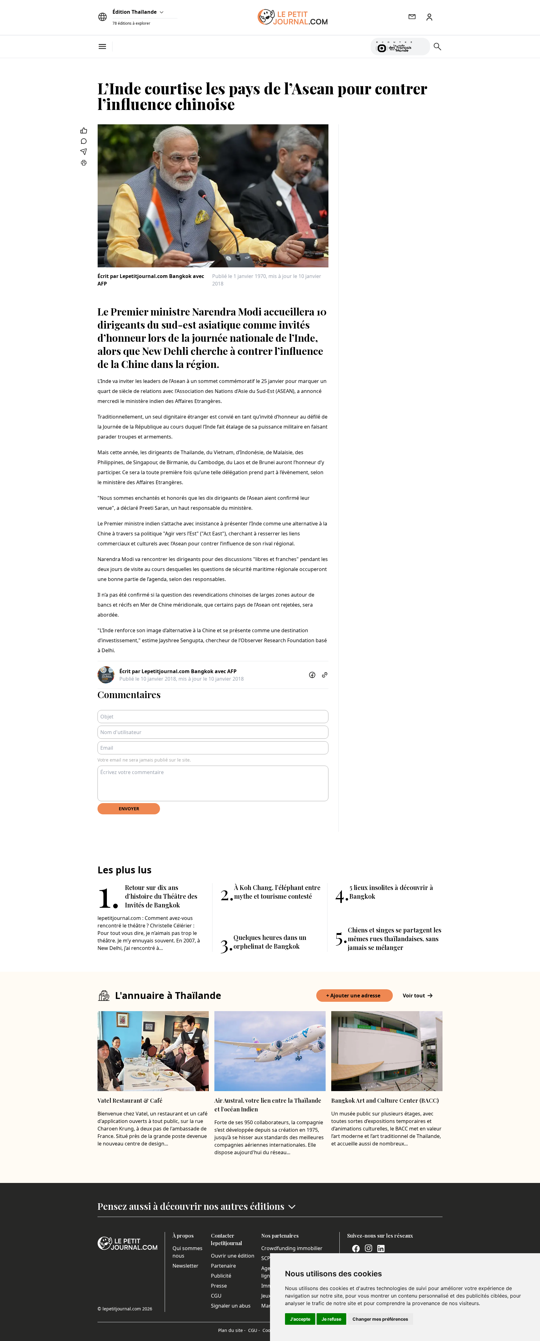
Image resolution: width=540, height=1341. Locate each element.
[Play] (421, 46)
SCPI (266, 1258)
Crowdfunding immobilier (291, 1248)
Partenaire (223, 1265)
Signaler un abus (231, 1305)
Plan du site (232, 1330)
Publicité (221, 1275)
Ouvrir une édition (232, 1255)
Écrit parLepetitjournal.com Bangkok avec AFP (151, 280)
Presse (219, 1285)
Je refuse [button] (331, 1319)
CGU (216, 1295)
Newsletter (185, 1265)
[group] (421, 45)
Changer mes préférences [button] (380, 1319)
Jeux (266, 1295)
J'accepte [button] (300, 1319)
